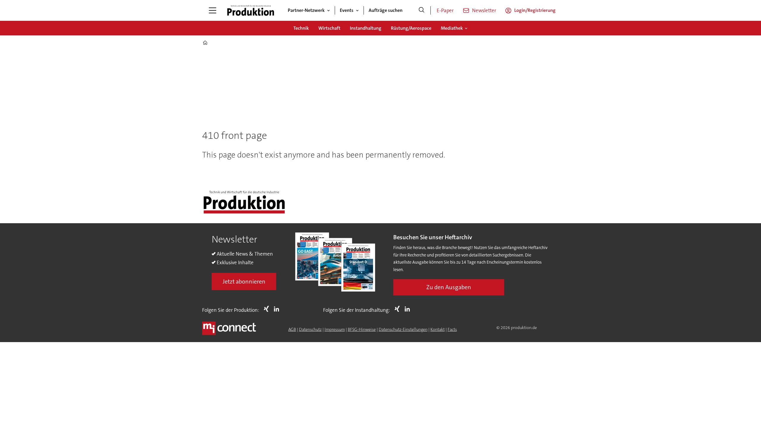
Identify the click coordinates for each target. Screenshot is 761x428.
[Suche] (421, 10)
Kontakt (437, 329)
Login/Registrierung (535, 10)
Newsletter (484, 10)
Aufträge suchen (385, 10)
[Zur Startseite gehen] (250, 10)
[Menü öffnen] (212, 10)
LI (277, 309)
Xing (267, 309)
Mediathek (452, 28)
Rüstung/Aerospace (411, 28)
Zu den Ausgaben (448, 287)
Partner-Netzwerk (306, 10)
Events (346, 10)
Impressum (335, 329)
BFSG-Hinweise (362, 329)
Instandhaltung (365, 28)
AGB (292, 329)
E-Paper (445, 10)
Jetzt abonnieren (244, 281)
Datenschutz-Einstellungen (403, 329)
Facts (452, 329)
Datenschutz (310, 329)
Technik (301, 28)
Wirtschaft (329, 28)
